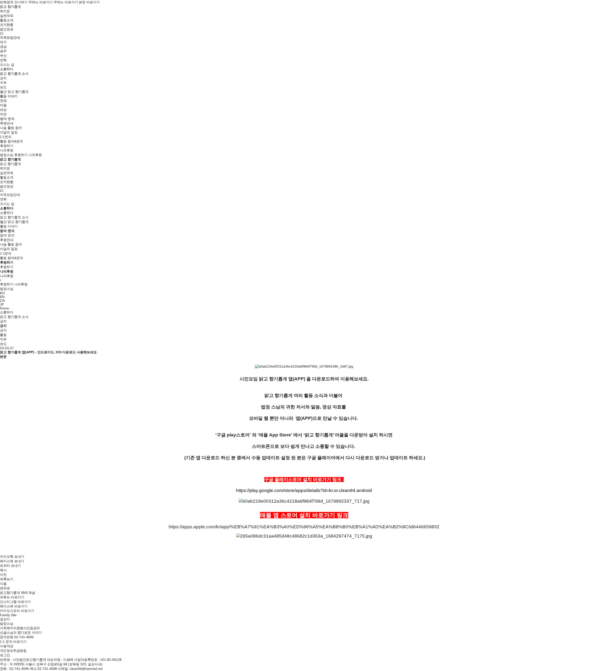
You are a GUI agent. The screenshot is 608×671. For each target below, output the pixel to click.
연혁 (3, 60)
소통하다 (6, 312)
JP (2, 304)
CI (1, 33)
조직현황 (6, 25)
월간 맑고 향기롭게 (14, 92)
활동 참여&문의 (11, 141)
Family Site (8, 615)
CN (2, 300)
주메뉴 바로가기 (40, 2)
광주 (3, 51)
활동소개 (6, 20)
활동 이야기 (9, 226)
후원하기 (6, 146)
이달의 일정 (9, 132)
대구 (3, 42)
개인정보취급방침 (13, 650)
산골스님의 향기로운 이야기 (21, 632)
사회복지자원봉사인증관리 (20, 628)
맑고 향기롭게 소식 (14, 217)
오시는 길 (7, 64)
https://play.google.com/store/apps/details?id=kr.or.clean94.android (304, 490)
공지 (3, 78)
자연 (3, 114)
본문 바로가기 (89, 2)
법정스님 (6, 155)
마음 (3, 105)
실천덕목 (6, 16)
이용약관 (6, 646)
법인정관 (6, 29)
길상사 (5, 619)
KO (2, 293)
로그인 (5, 655)
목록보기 (6, 579)
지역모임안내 (10, 195)
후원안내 (6, 123)
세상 (3, 110)
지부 (3, 83)
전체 (3, 101)
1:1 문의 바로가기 (13, 641)
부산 (3, 55)
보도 (3, 87)
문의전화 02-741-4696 (17, 637)
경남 (3, 46)
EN (2, 297)
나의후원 (6, 150)
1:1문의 (5, 137)
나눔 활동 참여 (11, 128)
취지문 (5, 11)
